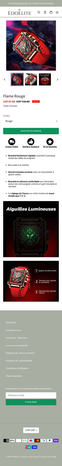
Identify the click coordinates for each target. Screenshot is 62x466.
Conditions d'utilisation (17, 368)
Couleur (6, 115)
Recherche (11, 322)
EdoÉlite (16, 456)
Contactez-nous (13, 330)
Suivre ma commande (17, 345)
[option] (17, 79)
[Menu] (57, 12)
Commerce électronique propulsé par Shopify (38, 456)
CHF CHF (30, 430)
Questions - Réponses (16, 337)
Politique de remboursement (20, 352)
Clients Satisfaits (14, 375)
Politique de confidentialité (19, 360)
